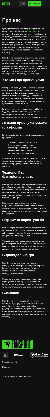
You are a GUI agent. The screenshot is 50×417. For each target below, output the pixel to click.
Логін (22, 4)
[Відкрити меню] (45, 3)
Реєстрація (34, 4)
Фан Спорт (32, 31)
